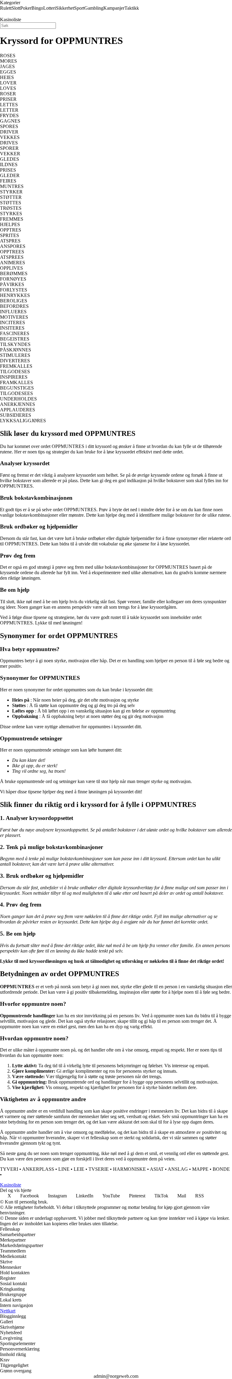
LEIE (79, 1169)
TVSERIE (99, 1169)
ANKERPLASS (38, 1169)
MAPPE (200, 1169)
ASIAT (157, 1169)
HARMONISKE (129, 1169)
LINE (63, 1169)
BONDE (221, 1169)
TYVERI (9, 1169)
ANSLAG (178, 1169)
